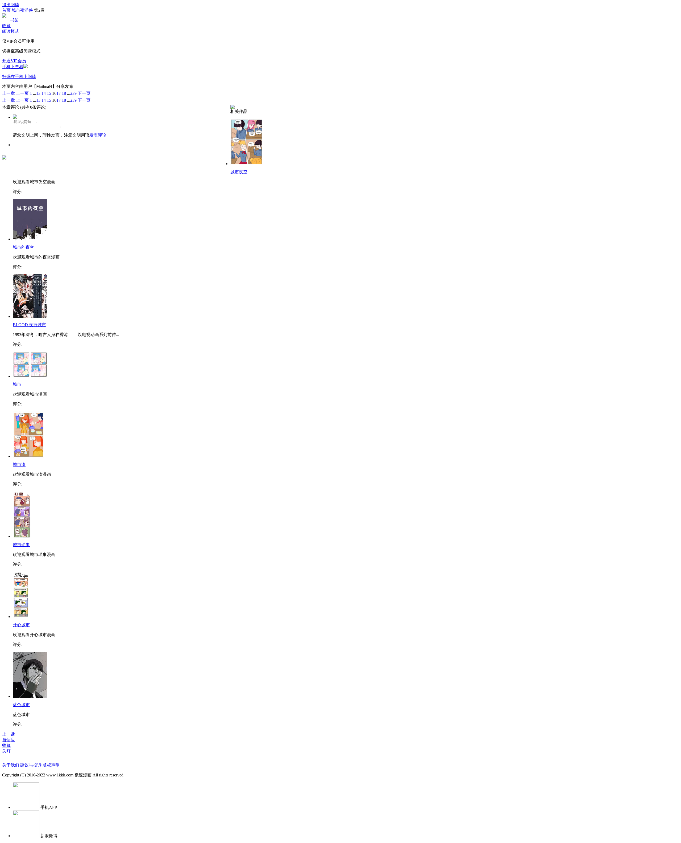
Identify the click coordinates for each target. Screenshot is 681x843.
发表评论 (97, 135)
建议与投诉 (30, 765)
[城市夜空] (246, 163)
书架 (14, 20)
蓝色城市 (21, 704)
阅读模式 (10, 31)
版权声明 (51, 765)
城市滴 (19, 464)
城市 (17, 384)
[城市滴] (28, 456)
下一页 (84, 93)
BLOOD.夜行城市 (29, 324)
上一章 (8, 93)
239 (73, 93)
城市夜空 (238, 172)
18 (64, 93)
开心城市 (21, 625)
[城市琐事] (22, 536)
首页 (6, 10)
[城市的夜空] (30, 239)
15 (49, 93)
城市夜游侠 (22, 10)
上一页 (22, 93)
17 (58, 93)
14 (43, 93)
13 (38, 93)
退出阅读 (10, 4)
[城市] (30, 376)
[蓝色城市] (30, 696)
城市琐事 (21, 544)
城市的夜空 (23, 247)
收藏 (6, 25)
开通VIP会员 (14, 61)
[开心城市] (21, 616)
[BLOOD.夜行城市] (30, 316)
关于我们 (10, 765)
